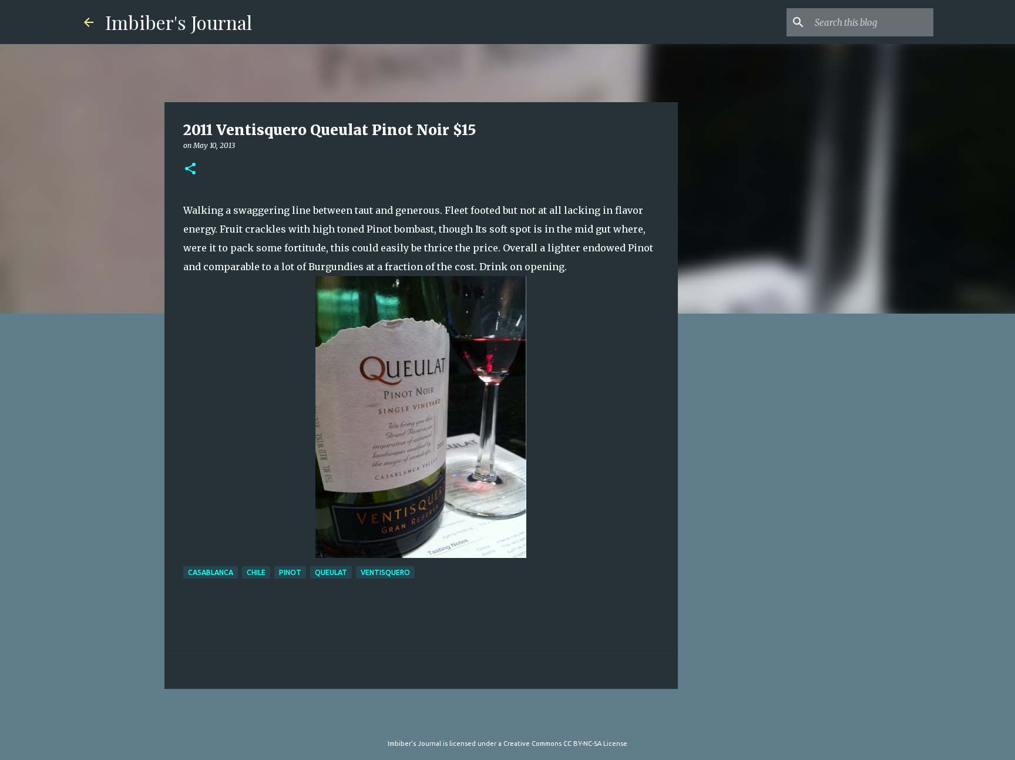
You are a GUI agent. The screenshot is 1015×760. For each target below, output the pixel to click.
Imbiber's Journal (178, 22)
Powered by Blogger (514, 719)
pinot (290, 572)
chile (256, 572)
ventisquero (385, 572)
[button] (190, 169)
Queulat (331, 572)
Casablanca (210, 572)
